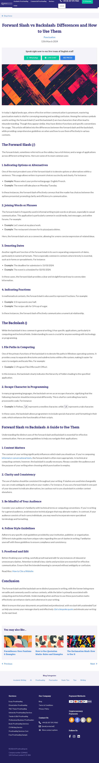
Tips (74, 680)
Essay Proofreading (15, 701)
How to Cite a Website (22, 571)
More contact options (50, 730)
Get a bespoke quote (63, 609)
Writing (83, 680)
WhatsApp (33, 58)
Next (92, 663)
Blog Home (8, 16)
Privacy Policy (44, 709)
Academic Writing (19, 680)
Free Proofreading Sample (18, 735)
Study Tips (65, 680)
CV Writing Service (15, 727)
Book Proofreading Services (19, 724)
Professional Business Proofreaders (21, 720)
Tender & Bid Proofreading (18, 716)
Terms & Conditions (46, 705)
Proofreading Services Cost (18, 731)
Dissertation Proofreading (18, 705)
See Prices (67, 58)
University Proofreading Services (20, 713)
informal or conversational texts (17, 458)
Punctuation (49, 37)
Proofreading (40, 680)
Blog (40, 701)
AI (31, 680)
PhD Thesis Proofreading (18, 709)
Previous (8, 663)
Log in (62, 6)
